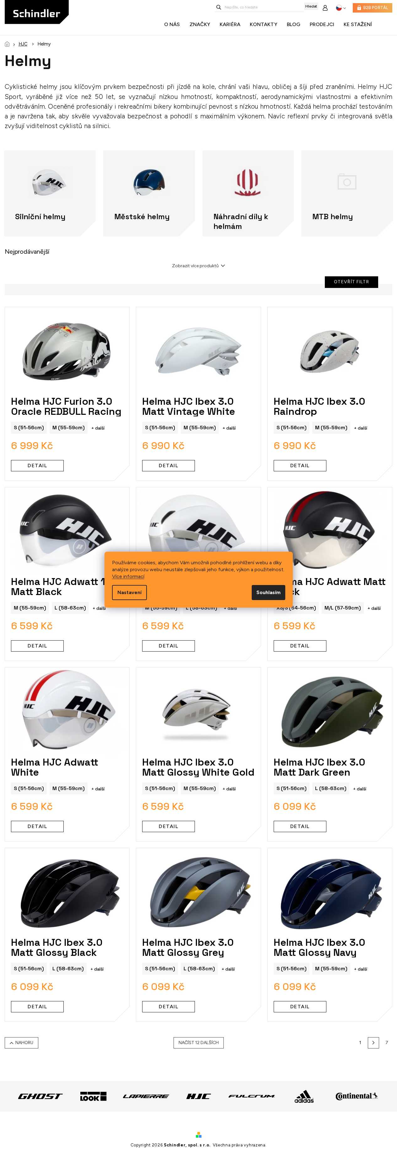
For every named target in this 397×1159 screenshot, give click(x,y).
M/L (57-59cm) (343, 607)
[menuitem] (173, 24)
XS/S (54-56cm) (296, 607)
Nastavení (129, 592)
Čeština (341, 8)
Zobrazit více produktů (195, 265)
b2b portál (375, 7)
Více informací (128, 576)
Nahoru (24, 1042)
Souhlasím (268, 592)
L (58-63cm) (70, 607)
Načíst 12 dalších (199, 1042)
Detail (37, 465)
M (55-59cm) (68, 427)
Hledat (311, 6)
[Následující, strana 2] (373, 1042)
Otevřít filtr (351, 281)
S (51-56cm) (29, 427)
